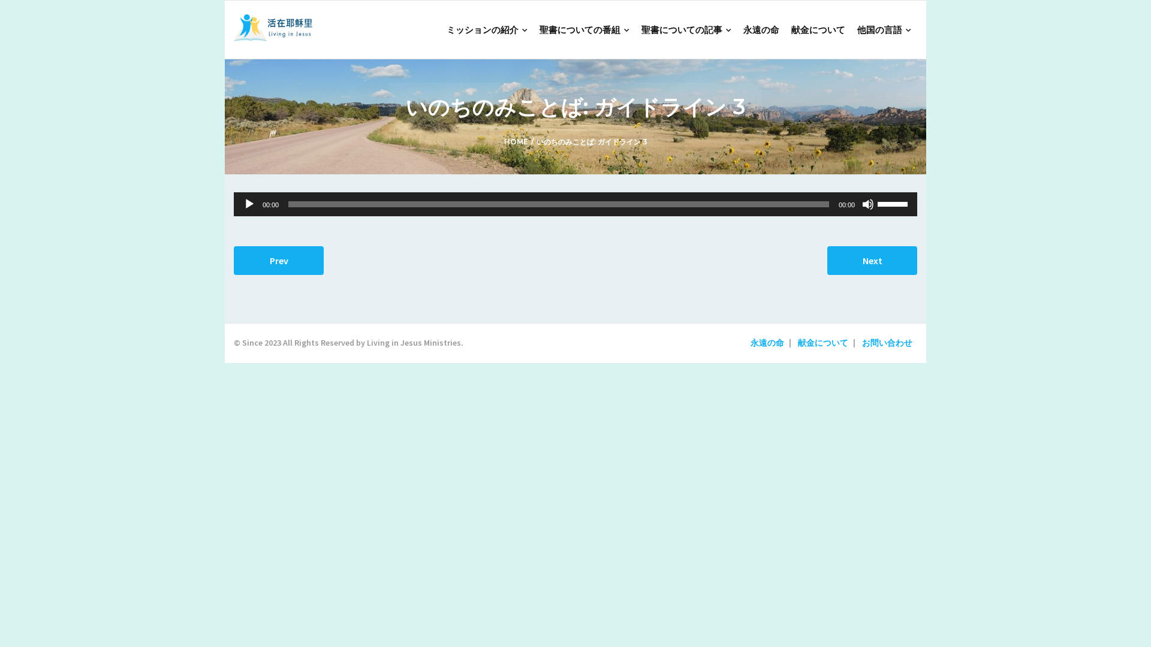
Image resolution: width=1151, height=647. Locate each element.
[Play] (249, 204)
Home (516, 141)
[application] (575, 204)
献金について (823, 342)
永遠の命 (767, 342)
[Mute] (868, 204)
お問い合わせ (887, 342)
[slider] (894, 203)
